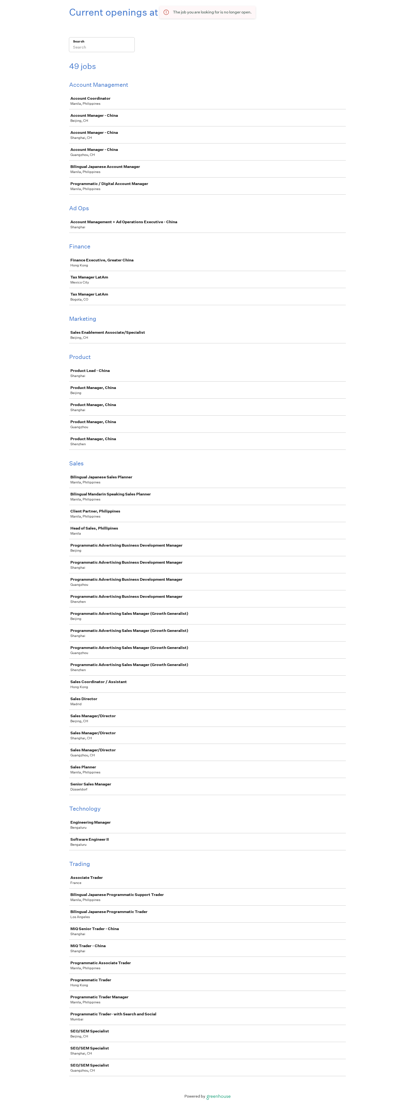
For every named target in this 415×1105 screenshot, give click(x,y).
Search (78, 41)
